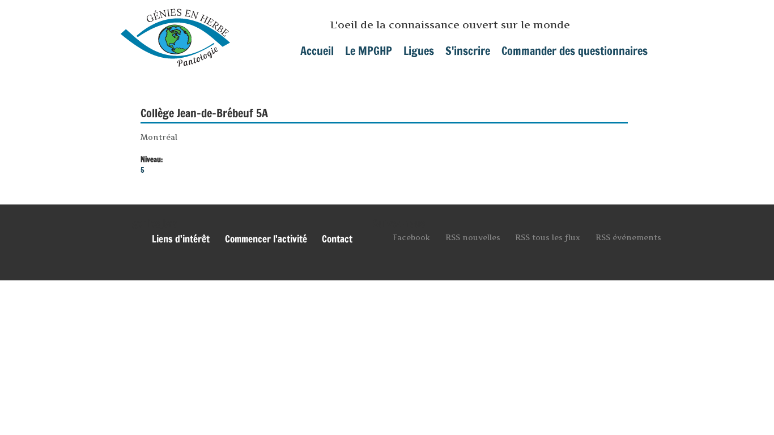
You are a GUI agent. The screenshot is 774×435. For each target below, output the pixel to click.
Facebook (411, 237)
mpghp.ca (175, 33)
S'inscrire (467, 50)
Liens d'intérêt (181, 239)
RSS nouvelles (472, 237)
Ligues (418, 50)
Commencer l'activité (266, 239)
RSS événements (628, 237)
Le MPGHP (368, 50)
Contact (337, 239)
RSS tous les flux (547, 237)
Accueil (317, 50)
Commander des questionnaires (574, 50)
